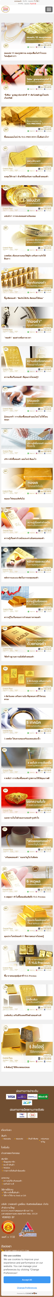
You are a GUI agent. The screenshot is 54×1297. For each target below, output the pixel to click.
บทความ (5, 1178)
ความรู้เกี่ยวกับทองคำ (12, 1181)
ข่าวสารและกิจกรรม (10, 1153)
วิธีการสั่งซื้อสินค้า (11, 1193)
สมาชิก (4, 1159)
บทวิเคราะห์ (8, 1184)
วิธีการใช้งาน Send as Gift (14, 1196)
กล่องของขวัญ (45, 1140)
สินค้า (4, 1136)
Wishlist (6, 1168)
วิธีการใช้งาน (7, 1190)
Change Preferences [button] (27, 1287)
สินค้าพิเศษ (33, 1139)
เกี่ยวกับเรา (6, 1130)
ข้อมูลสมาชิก (9, 1162)
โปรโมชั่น (5, 1147)
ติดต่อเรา (6, 1246)
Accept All (27, 1279)
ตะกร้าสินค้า (9, 1165)
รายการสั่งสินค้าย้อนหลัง (14, 1171)
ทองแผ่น (7, 1139)
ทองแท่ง (19, 1139)
